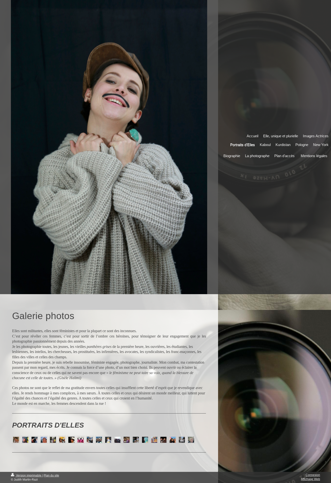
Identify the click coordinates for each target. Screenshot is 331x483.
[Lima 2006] (62, 440)
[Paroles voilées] (44, 440)
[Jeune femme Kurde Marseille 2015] (145, 440)
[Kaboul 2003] (35, 440)
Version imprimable (28, 475)
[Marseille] (99, 440)
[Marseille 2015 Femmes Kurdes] (108, 440)
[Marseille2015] (163, 440)
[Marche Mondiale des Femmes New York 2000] (25, 440)
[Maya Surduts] (191, 440)
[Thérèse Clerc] (16, 440)
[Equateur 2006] (71, 440)
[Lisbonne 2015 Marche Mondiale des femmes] (117, 440)
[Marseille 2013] (81, 440)
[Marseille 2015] (136, 440)
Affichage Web (310, 479)
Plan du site (51, 475)
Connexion (313, 475)
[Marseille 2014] (182, 440)
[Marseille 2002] (90, 440)
